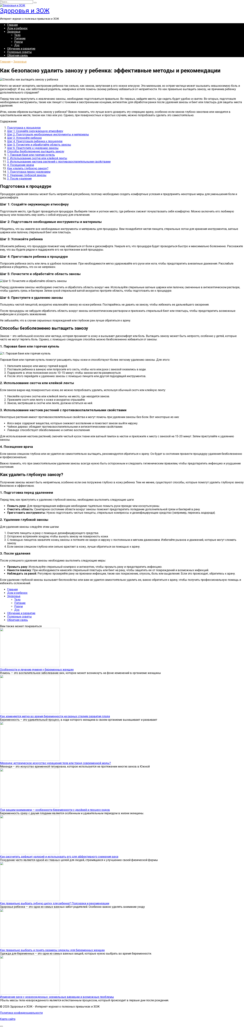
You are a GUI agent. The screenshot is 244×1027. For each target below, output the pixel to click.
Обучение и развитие (21, 48)
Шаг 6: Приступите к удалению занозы (33, 148)
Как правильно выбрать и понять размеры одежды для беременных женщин (52, 950)
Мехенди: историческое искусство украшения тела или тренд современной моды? (55, 763)
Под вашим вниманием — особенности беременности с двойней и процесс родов (55, 810)
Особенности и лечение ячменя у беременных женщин (37, 669)
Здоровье (13, 31)
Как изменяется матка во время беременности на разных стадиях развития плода (55, 716)
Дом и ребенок (17, 28)
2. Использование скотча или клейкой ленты (37, 158)
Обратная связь (17, 55)
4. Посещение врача (20, 165)
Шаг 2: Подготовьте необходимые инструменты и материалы (48, 134)
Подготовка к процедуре (24, 127)
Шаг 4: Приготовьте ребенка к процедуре (35, 141)
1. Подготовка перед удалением (28, 171)
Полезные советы (19, 52)
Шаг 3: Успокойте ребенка (24, 138)
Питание (20, 38)
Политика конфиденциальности (21, 1013)
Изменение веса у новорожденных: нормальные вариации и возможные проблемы (57, 997)
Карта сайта (7, 1019)
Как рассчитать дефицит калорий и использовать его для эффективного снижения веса (59, 856)
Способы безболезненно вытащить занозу (35, 151)
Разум (18, 42)
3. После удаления (19, 178)
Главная (12, 25)
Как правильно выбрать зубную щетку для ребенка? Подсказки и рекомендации (54, 903)
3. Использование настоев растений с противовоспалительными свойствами (59, 161)
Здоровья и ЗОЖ (24, 10)
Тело (17, 35)
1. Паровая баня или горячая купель (31, 155)
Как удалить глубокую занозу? (27, 168)
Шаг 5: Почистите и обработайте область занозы (39, 144)
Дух (16, 45)
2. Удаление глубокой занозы (26, 175)
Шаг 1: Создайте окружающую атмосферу (35, 131)
